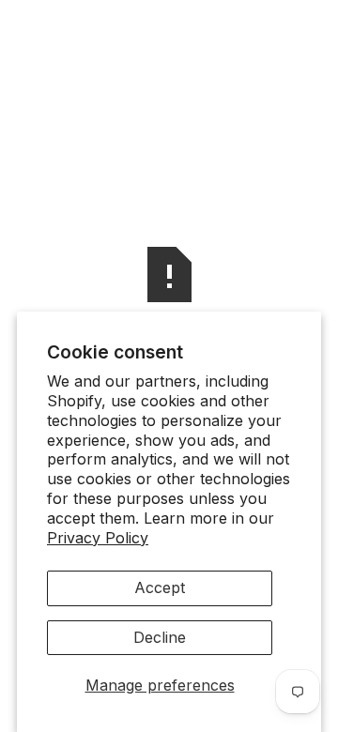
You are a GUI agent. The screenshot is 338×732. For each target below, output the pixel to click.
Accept (159, 587)
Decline (159, 637)
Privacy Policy (97, 537)
